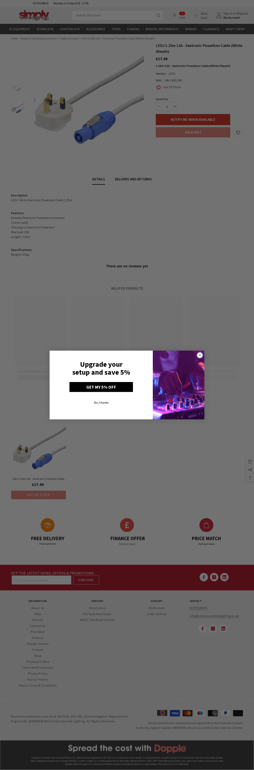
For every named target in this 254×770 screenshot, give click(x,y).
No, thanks (101, 402)
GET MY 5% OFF (101, 387)
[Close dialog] (199, 355)
